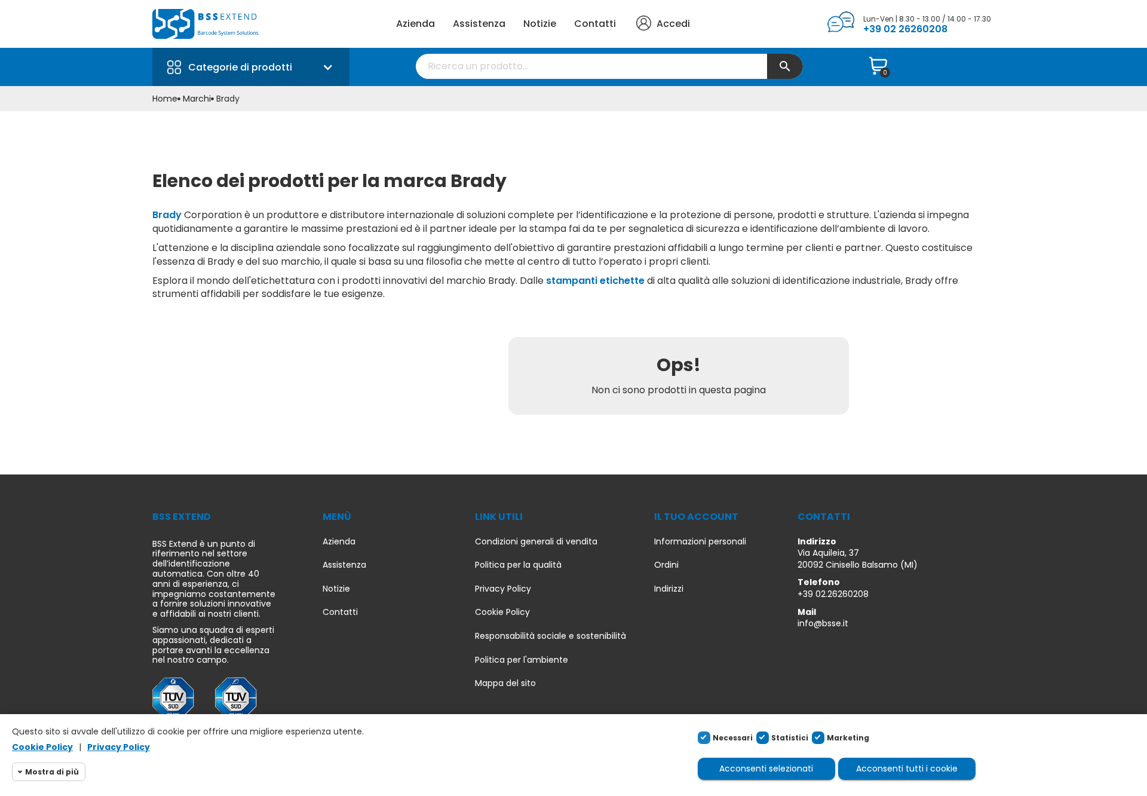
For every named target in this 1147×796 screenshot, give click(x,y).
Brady (167, 215)
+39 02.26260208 (833, 594)
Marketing (848, 738)
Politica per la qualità (518, 565)
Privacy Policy (503, 589)
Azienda (415, 23)
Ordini (666, 565)
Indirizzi (668, 589)
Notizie (539, 23)
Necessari (733, 738)
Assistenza (479, 23)
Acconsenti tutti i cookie (907, 768)
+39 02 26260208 (905, 29)
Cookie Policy (502, 612)
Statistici (789, 738)
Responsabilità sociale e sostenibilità (550, 636)
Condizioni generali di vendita (536, 541)
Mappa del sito (505, 683)
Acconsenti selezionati (766, 768)
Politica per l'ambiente (521, 660)
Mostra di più (52, 772)
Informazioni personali (700, 541)
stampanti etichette (595, 280)
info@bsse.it (823, 623)
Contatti (595, 23)
